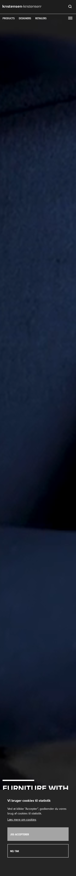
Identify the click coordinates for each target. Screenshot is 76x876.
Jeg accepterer (19, 834)
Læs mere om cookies (21, 819)
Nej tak (14, 851)
